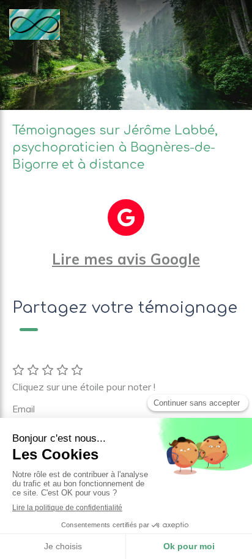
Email (23, 409)
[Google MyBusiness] (126, 217)
